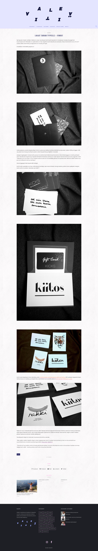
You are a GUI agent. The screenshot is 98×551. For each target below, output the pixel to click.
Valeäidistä (52, 26)
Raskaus (47, 520)
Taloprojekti (39, 26)
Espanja (45, 512)
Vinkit (18, 454)
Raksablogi (41, 520)
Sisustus (41, 523)
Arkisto (67, 26)
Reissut (52, 520)
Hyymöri (50, 512)
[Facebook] (51, 542)
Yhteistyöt (45, 531)
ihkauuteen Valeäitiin (46, 442)
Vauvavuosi (53, 528)
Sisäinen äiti (64, 479)
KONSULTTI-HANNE (60, 26)
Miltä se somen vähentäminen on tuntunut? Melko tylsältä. (25, 494)
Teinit (51, 523)
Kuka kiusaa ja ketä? (44, 479)
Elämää (40, 512)
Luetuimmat (46, 26)
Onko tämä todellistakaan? (71, 522)
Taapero (46, 523)
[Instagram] (47, 542)
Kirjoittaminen (42, 515)
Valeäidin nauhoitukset (44, 528)
